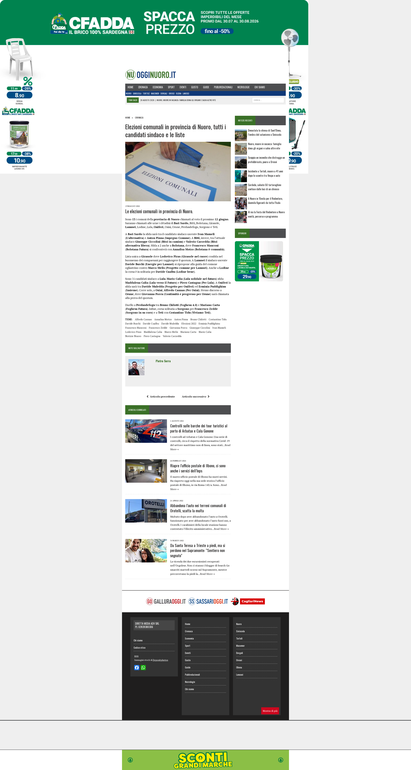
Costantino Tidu (218, 319)
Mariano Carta (188, 331)
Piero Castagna (152, 336)
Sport (171, 87)
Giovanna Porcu (178, 327)
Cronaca (143, 87)
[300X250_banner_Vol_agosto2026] (259, 279)
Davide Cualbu (151, 323)
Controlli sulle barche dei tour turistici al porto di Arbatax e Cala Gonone (198, 428)
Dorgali (164, 93)
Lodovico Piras (133, 331)
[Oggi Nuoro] (150, 74)
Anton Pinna (181, 319)
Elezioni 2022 (188, 323)
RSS (136, 656)
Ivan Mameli (219, 327)
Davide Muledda (170, 323)
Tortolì (146, 93)
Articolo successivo (194, 396)
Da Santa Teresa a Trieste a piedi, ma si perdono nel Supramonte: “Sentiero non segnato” (197, 550)
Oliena (178, 93)
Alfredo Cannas (143, 319)
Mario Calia (205, 331)
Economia (158, 87)
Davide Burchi (132, 323)
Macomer (155, 93)
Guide (206, 87)
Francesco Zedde (158, 327)
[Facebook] (137, 668)
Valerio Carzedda (172, 336)
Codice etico (139, 647)
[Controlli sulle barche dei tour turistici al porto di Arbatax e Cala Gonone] (146, 440)
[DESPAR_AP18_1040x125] (205, 768)
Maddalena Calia (153, 331)
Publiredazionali (223, 87)
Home (130, 87)
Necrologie (243, 87)
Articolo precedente (162, 396)
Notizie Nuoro (133, 336)
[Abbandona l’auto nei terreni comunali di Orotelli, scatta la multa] (146, 520)
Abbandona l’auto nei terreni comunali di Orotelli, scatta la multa (198, 507)
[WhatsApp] (143, 668)
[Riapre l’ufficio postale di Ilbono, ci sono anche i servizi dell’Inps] (146, 480)
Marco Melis (171, 331)
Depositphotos (160, 659)
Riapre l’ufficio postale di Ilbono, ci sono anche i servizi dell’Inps (198, 468)
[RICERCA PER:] (268, 100)
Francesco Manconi (135, 327)
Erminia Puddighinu (209, 323)
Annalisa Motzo (163, 319)
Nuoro (128, 93)
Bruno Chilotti (198, 319)
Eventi (183, 87)
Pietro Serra (163, 361)
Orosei (172, 93)
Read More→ (221, 529)
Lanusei (186, 93)
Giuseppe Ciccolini (200, 327)
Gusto (194, 87)
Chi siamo (259, 87)
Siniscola (137, 93)
